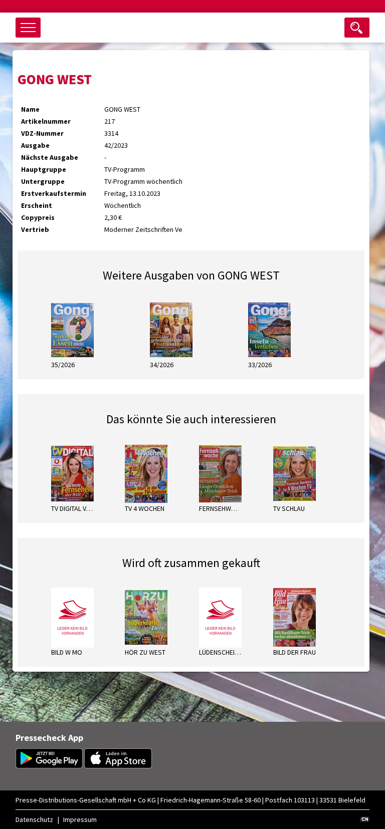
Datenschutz (34, 819)
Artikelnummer (46, 121)
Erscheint (36, 205)
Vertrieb (35, 229)
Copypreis (38, 217)
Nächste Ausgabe (49, 157)
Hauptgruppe (43, 169)
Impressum (80, 819)
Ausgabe (35, 145)
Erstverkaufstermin (53, 193)
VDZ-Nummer (42, 133)
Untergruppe (43, 181)
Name (30, 109)
